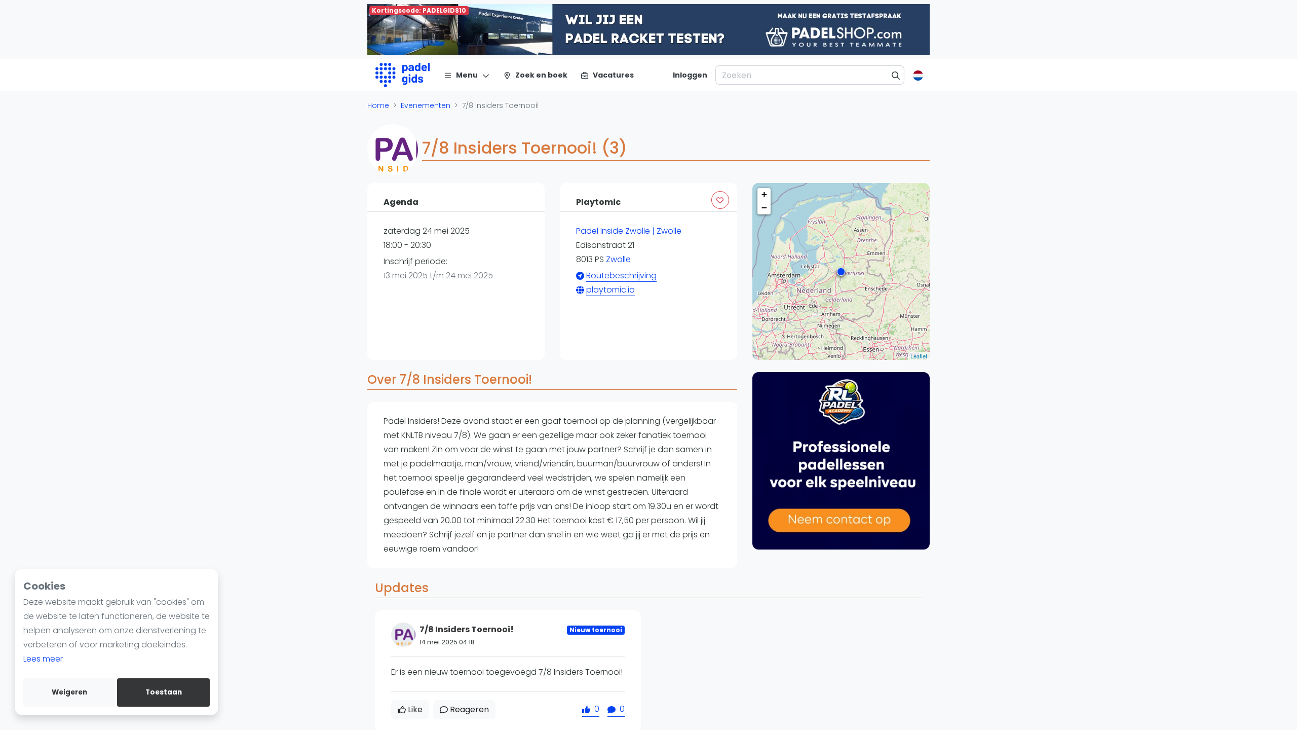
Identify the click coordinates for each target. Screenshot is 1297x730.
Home (378, 105)
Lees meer (43, 659)
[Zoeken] (896, 75)
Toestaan (163, 692)
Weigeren (69, 692)
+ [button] (764, 194)
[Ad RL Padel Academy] (841, 461)
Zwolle (618, 259)
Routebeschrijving (621, 275)
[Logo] (402, 75)
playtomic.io (610, 290)
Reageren (469, 709)
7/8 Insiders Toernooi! (466, 629)
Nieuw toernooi (595, 630)
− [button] (764, 207)
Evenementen (425, 105)
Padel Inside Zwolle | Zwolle (628, 231)
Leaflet (918, 356)
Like (415, 709)
